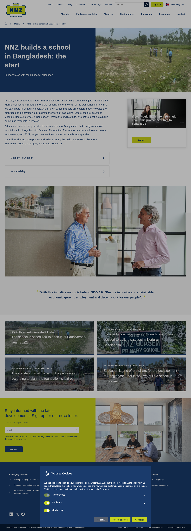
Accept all (139, 520)
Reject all (101, 520)
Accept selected (120, 520)
